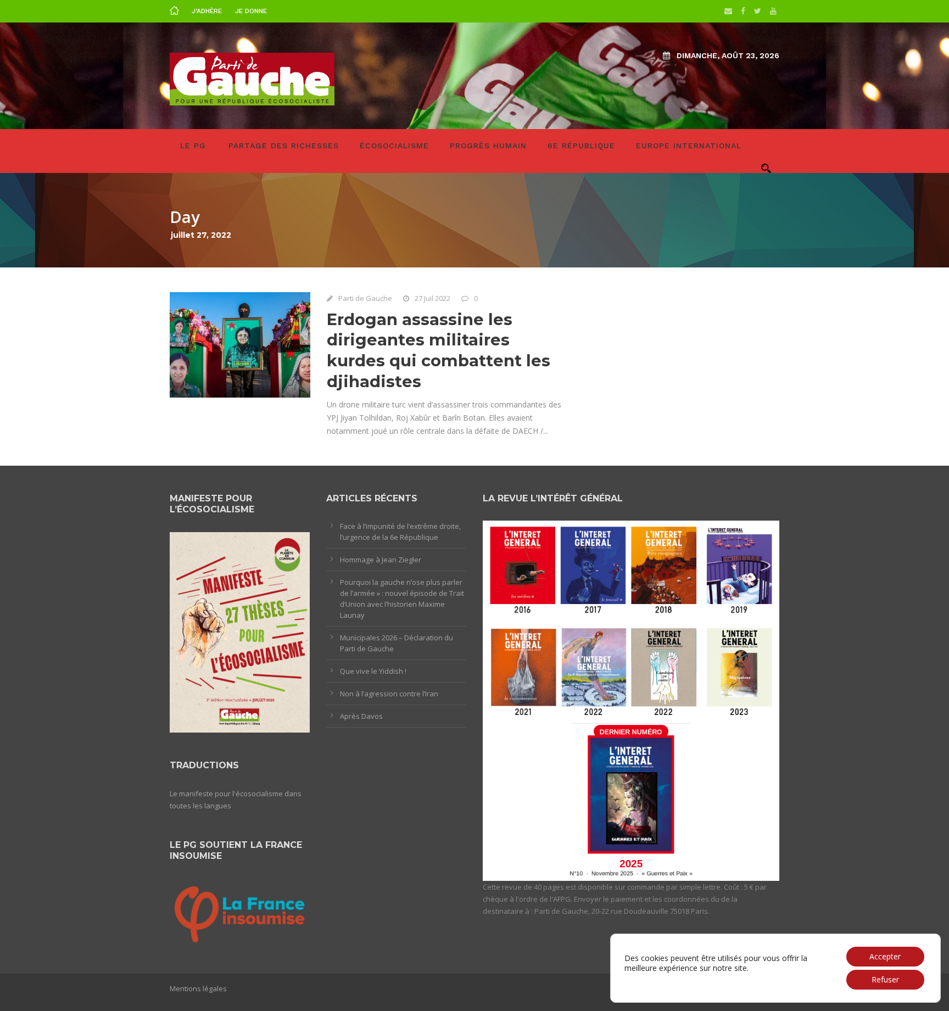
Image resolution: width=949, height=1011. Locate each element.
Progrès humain (488, 145)
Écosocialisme (394, 145)
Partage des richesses (283, 145)
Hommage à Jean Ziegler (380, 560)
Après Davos (361, 716)
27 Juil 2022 (432, 298)
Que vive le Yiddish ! (373, 671)
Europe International (688, 145)
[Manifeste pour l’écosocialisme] (240, 631)
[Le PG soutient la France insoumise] (240, 912)
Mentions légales (198, 988)
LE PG (193, 145)
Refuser (885, 979)
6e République (581, 145)
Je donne (251, 11)
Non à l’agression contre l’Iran (389, 694)
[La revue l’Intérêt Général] (631, 700)
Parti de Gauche (365, 298)
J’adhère (207, 11)
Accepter (885, 956)
